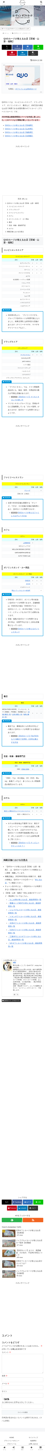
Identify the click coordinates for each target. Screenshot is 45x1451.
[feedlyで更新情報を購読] (14, 994)
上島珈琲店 (26, 543)
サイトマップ (33, 1437)
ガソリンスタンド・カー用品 (19, 219)
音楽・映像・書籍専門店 (17, 225)
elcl (14, 962)
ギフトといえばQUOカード (26, 89)
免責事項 (33, 1441)
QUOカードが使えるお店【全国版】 (19, 136)
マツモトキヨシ (25, 355)
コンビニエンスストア (16, 206)
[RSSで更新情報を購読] (17, 994)
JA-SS (28, 584)
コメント (6, 1352)
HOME (11, 1437)
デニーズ (27, 490)
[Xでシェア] (7, 899)
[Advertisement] (22, 170)
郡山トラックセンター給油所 (21, 590)
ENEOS (27, 580)
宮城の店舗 (25, 769)
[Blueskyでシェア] (27, 899)
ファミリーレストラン (16, 213)
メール (5, 1383)
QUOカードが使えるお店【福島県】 (19, 132)
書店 (10, 222)
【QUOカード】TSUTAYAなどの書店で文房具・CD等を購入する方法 (24, 739)
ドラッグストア (14, 209)
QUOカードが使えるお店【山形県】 (19, 129)
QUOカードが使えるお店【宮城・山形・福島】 (23, 203)
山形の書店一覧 (17, 714)
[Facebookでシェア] (7, 905)
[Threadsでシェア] (17, 905)
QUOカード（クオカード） (12, 1000)
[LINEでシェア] (7, 911)
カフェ (11, 216)
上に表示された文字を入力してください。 (18, 1402)
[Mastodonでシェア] (17, 899)
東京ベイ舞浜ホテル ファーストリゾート (17, 811)
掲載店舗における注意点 (15, 232)
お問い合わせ (33, 1444)
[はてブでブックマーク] (37, 905)
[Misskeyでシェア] (37, 899)
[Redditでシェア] (27, 905)
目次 (19, 199)
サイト (4, 1391)
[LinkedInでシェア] (27, 911)
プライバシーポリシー (11, 1441)
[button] (33, 53)
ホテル (11, 228)
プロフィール (11, 1444)
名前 (4, 1376)
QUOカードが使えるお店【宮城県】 (19, 125)
